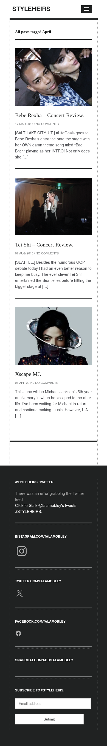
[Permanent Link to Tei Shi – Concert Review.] (53, 206)
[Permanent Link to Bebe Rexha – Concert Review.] (53, 77)
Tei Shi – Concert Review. (44, 245)
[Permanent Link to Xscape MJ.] (53, 336)
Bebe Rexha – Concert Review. (49, 115)
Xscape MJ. (28, 374)
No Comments (47, 123)
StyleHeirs (31, 8)
